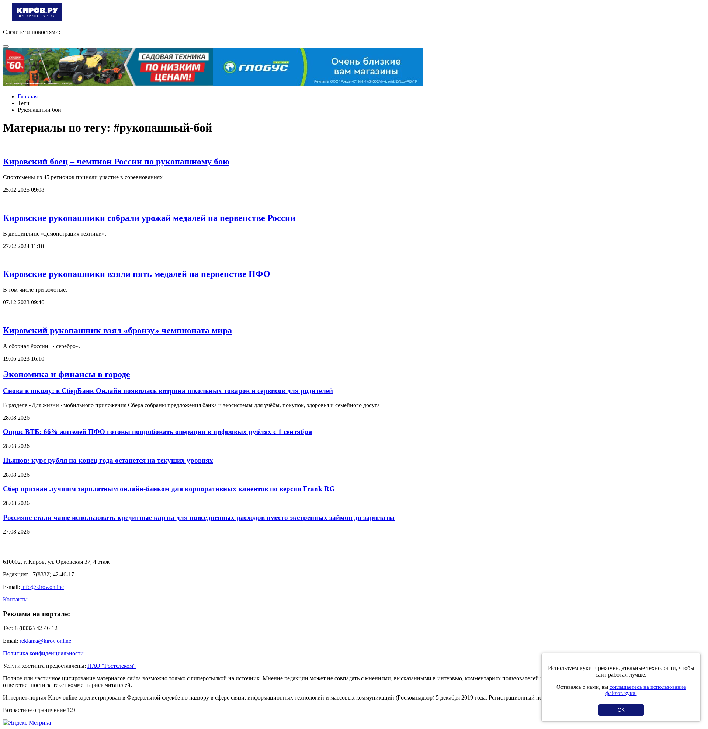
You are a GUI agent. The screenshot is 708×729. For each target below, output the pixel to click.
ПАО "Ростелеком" (111, 666)
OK (621, 710)
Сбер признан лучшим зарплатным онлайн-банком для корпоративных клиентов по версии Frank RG (169, 489)
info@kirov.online (42, 587)
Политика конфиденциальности (43, 653)
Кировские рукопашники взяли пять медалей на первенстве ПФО (136, 274)
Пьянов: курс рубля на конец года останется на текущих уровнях (108, 460)
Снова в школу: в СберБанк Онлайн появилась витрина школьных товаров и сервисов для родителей (168, 391)
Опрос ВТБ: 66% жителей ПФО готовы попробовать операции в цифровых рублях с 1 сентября (157, 431)
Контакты (15, 599)
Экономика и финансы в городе (66, 374)
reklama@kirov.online (45, 641)
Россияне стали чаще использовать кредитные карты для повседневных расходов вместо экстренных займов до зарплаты (199, 517)
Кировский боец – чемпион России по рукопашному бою (116, 161)
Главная (28, 96)
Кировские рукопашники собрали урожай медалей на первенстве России (149, 218)
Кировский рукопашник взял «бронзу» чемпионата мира (117, 330)
